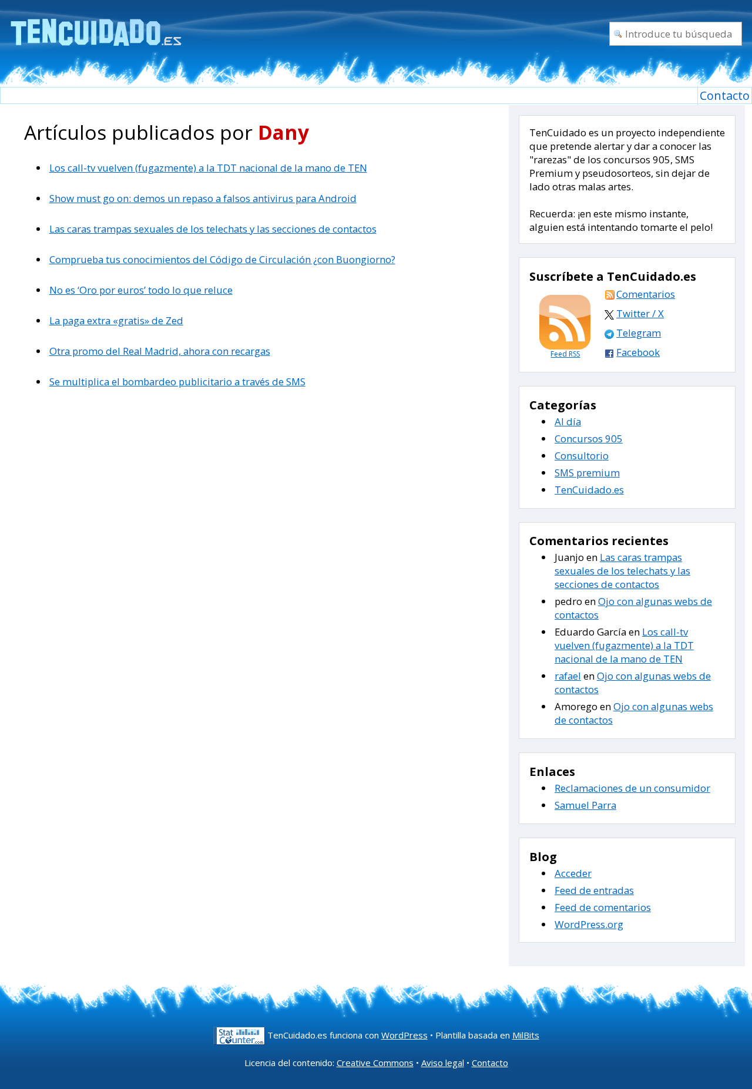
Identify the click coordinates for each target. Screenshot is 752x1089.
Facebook (638, 352)
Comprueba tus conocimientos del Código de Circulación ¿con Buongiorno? (222, 259)
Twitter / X (640, 313)
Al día (568, 421)
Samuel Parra (585, 805)
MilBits (525, 1035)
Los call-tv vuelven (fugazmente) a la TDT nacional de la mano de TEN (208, 167)
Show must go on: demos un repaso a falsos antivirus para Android (203, 198)
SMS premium (587, 472)
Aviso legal (442, 1062)
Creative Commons (375, 1062)
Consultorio (582, 455)
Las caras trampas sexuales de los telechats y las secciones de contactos (213, 229)
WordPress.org (589, 924)
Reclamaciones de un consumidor (632, 788)
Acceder (573, 873)
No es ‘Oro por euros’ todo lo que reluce (141, 290)
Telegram (638, 333)
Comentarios (645, 294)
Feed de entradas (594, 890)
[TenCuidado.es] (95, 25)
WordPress (404, 1035)
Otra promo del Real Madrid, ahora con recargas (159, 351)
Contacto (725, 95)
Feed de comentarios (603, 907)
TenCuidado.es (589, 489)
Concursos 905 (589, 438)
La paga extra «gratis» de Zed (116, 320)
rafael (568, 676)
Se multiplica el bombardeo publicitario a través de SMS (177, 381)
